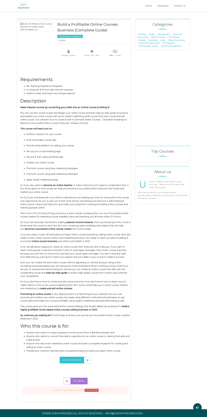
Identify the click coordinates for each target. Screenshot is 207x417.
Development (164, 34)
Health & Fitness (158, 37)
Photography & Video (149, 46)
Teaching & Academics (171, 46)
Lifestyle (142, 40)
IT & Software (173, 37)
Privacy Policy (154, 413)
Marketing (153, 40)
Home (148, 5)
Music (162, 40)
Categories (163, 5)
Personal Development (149, 43)
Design (152, 34)
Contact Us (179, 5)
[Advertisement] (75, 68)
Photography (168, 43)
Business (142, 34)
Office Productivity (176, 40)
